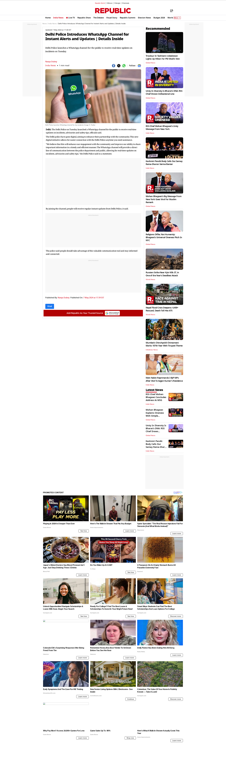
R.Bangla (117, 3)
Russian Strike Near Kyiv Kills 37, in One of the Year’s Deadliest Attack (162, 274)
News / (45, 23)
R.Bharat (109, 3)
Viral (49, 306)
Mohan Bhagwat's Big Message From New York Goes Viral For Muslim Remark (163, 199)
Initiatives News (152, 350)
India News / (53, 23)
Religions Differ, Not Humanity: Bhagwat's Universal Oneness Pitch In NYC (164, 237)
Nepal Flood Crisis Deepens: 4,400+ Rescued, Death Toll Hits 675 (162, 309)
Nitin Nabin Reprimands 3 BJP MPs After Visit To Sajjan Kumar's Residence (164, 379)
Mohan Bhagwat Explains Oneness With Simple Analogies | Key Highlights (155, 415)
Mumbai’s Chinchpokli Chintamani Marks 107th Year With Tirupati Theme (164, 344)
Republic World (100, 3)
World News (150, 279)
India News (50, 65)
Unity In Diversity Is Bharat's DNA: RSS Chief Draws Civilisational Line (164, 92)
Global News (150, 63)
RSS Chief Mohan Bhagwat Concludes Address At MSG (156, 397)
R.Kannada (125, 3)
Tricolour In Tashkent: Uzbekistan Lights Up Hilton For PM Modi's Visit (163, 57)
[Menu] (170, 10)
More (176, 18)
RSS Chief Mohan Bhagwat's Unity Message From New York (162, 128)
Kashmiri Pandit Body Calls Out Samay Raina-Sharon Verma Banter (164, 163)
